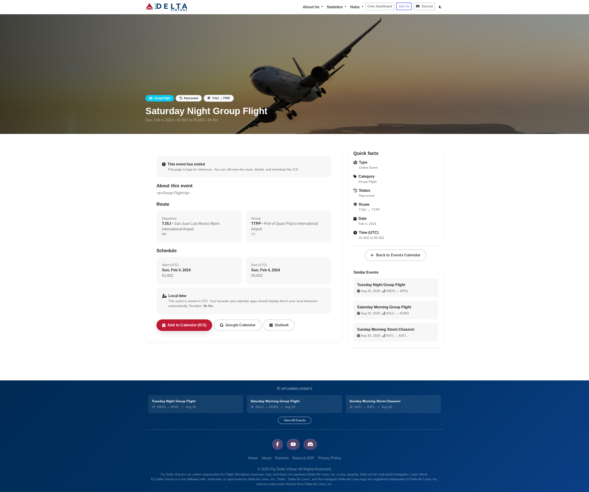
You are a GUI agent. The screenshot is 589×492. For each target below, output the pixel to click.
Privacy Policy (329, 458)
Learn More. (419, 474)
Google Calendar (240, 325)
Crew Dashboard (379, 6)
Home (253, 458)
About (266, 458)
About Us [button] (311, 7)
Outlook (282, 325)
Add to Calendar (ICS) (186, 325)
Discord (427, 6)
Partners (282, 458)
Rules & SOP (303, 458)
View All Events (295, 420)
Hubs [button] (355, 7)
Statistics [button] (335, 7)
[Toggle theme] (440, 7)
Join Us (403, 6)
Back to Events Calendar (398, 255)
